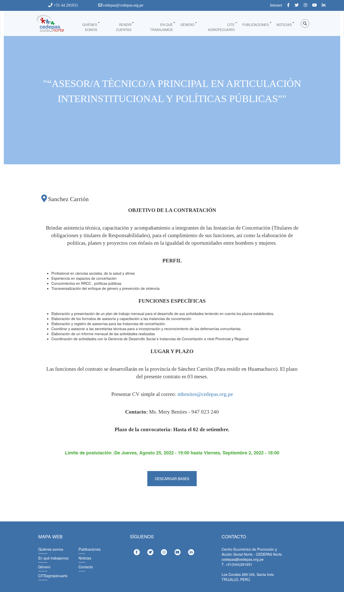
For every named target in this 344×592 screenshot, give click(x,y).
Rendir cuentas (123, 27)
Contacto (86, 566)
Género (187, 24)
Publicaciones (255, 24)
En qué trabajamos (161, 27)
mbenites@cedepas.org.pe (205, 394)
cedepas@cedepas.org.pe (122, 5)
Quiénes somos (89, 27)
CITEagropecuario (52, 575)
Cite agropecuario (221, 27)
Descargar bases (172, 478)
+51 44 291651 (66, 5)
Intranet (276, 5)
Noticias (284, 24)
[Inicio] (50, 23)
